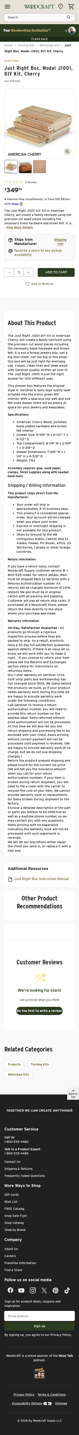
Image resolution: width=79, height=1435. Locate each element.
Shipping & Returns (18, 1168)
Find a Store (13, 1270)
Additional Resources (28, 868)
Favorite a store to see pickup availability (38, 252)
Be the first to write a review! (39, 1011)
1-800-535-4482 (16, 1141)
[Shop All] (7, 6)
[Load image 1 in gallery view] (11, 166)
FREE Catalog (14, 1208)
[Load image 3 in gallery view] (39, 166)
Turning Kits (26, 45)
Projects (14, 1064)
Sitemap (61, 1403)
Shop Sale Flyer (15, 1216)
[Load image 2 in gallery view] (25, 166)
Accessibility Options (27, 1403)
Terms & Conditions (52, 1394)
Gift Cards (11, 1194)
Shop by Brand (14, 1230)
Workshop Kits (50, 45)
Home (8, 45)
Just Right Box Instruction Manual (41, 879)
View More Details (19, 227)
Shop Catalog (14, 1223)
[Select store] (61, 6)
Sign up (39, 1326)
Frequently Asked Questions (24, 1176)
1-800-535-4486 (16, 1153)
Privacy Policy (60, 1335)
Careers (10, 1256)
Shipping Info (60, 242)
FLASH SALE (39, 39)
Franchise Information (20, 1263)
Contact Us (12, 1161)
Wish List (11, 1201)
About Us (11, 1249)
